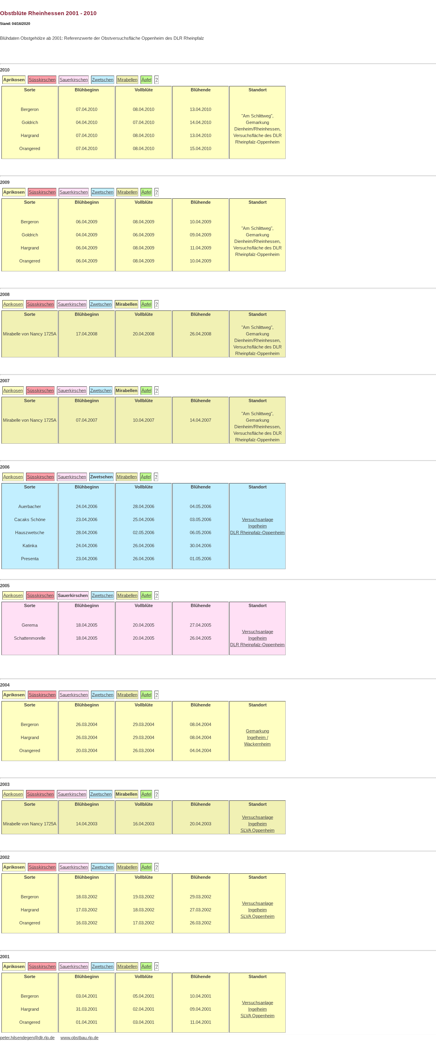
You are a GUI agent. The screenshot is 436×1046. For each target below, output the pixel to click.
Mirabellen (127, 79)
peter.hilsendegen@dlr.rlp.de (27, 1037)
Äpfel (146, 79)
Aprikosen (13, 304)
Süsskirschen (42, 79)
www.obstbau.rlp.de (79, 1037)
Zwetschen (102, 79)
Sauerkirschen (74, 79)
